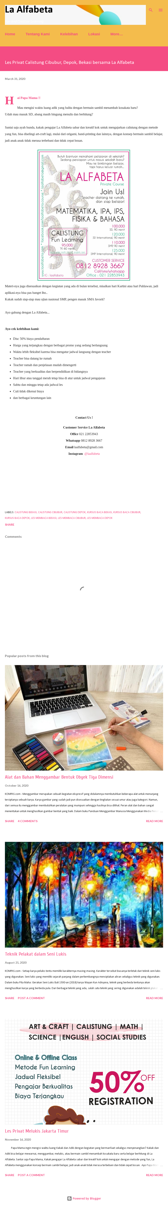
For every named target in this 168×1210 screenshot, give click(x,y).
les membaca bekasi (44, 518)
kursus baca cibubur (126, 512)
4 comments (27, 821)
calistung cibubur (50, 512)
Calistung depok (75, 512)
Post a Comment (31, 998)
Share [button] (9, 524)
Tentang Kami (38, 34)
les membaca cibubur (72, 518)
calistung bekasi (26, 512)
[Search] (150, 7)
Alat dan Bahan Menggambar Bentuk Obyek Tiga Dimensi (59, 777)
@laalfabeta (92, 453)
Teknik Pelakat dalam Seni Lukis (35, 954)
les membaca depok (99, 518)
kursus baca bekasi (99, 512)
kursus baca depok (17, 518)
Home (10, 34)
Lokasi (94, 34)
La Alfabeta (29, 10)
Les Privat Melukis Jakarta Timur (37, 1131)
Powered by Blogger (86, 1198)
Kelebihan (69, 34)
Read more (154, 821)
